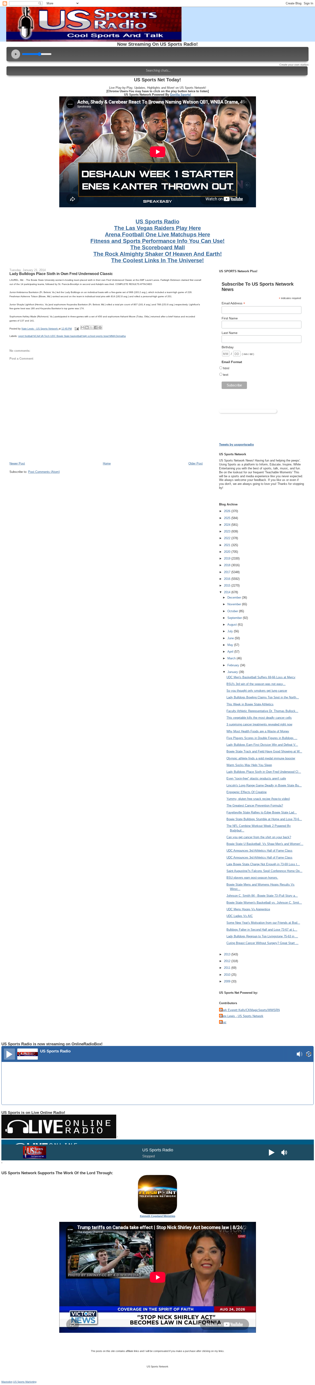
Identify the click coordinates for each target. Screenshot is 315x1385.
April (230, 651)
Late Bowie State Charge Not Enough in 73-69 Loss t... (263, 864)
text (225, 374)
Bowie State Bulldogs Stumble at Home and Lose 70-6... (264, 819)
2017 (227, 572)
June (231, 638)
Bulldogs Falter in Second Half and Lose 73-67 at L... (261, 929)
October (233, 611)
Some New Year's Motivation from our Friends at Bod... (263, 922)
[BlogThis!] (87, 327)
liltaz (223, 1022)
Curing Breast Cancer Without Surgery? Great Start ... (262, 943)
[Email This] (82, 327)
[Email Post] (76, 328)
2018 (227, 565)
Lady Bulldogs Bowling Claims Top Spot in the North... (262, 697)
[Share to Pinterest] (100, 327)
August (232, 624)
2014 (227, 592)
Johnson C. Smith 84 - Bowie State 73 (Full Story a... (262, 895)
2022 (227, 538)
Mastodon (6, 1381)
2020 (227, 551)
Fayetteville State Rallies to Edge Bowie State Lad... (261, 812)
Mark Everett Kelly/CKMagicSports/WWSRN (250, 1010)
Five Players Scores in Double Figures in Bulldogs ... (261, 738)
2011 (227, 967)
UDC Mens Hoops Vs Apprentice (248, 909)
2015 (227, 585)
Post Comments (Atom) (44, 472)
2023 (227, 531)
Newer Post (17, 463)
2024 (227, 524)
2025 (227, 518)
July (230, 631)
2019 (227, 558)
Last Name (230, 333)
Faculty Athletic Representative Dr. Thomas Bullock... (262, 711)
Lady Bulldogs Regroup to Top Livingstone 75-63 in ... (262, 936)
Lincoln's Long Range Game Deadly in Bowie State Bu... (264, 785)
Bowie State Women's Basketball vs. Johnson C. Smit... (264, 902)
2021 (227, 545)
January (233, 672)
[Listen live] (9, 1054)
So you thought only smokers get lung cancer (256, 690)
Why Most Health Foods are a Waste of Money (257, 731)
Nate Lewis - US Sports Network (241, 1016)
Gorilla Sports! (180, 94)
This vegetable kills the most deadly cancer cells (259, 717)
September (235, 618)
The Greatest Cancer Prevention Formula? (254, 805)
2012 (227, 961)
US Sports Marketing (24, 1381)
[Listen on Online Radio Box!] (308, 1054)
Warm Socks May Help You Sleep (249, 765)
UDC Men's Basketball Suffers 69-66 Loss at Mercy (260, 677)
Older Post (195, 463)
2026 (227, 511)
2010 (227, 974)
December (234, 597)
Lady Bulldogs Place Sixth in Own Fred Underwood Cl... (263, 772)
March (232, 658)
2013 (227, 954)
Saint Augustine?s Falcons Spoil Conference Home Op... (264, 871)
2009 (227, 981)
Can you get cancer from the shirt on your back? (258, 837)
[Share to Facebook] (95, 327)
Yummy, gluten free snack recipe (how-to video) (258, 799)
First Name (230, 318)
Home (107, 463)
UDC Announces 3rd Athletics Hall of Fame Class (259, 850)
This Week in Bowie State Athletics (249, 704)
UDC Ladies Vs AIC (239, 916)
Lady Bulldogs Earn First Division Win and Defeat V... (262, 744)
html (226, 368)
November (234, 604)
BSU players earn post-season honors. (252, 877)
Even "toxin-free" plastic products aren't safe (256, 778)
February (233, 665)
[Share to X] (91, 327)
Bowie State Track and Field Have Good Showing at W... (264, 751)
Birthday (228, 347)
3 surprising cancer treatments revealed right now (259, 724)
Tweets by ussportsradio (236, 444)
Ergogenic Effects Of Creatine (246, 792)
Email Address (233, 303)
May (230, 645)
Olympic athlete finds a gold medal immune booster (260, 758)
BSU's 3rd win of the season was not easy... (255, 684)
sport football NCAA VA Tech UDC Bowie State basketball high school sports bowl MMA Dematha (72, 336)
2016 (227, 579)
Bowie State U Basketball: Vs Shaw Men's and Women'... (264, 844)
